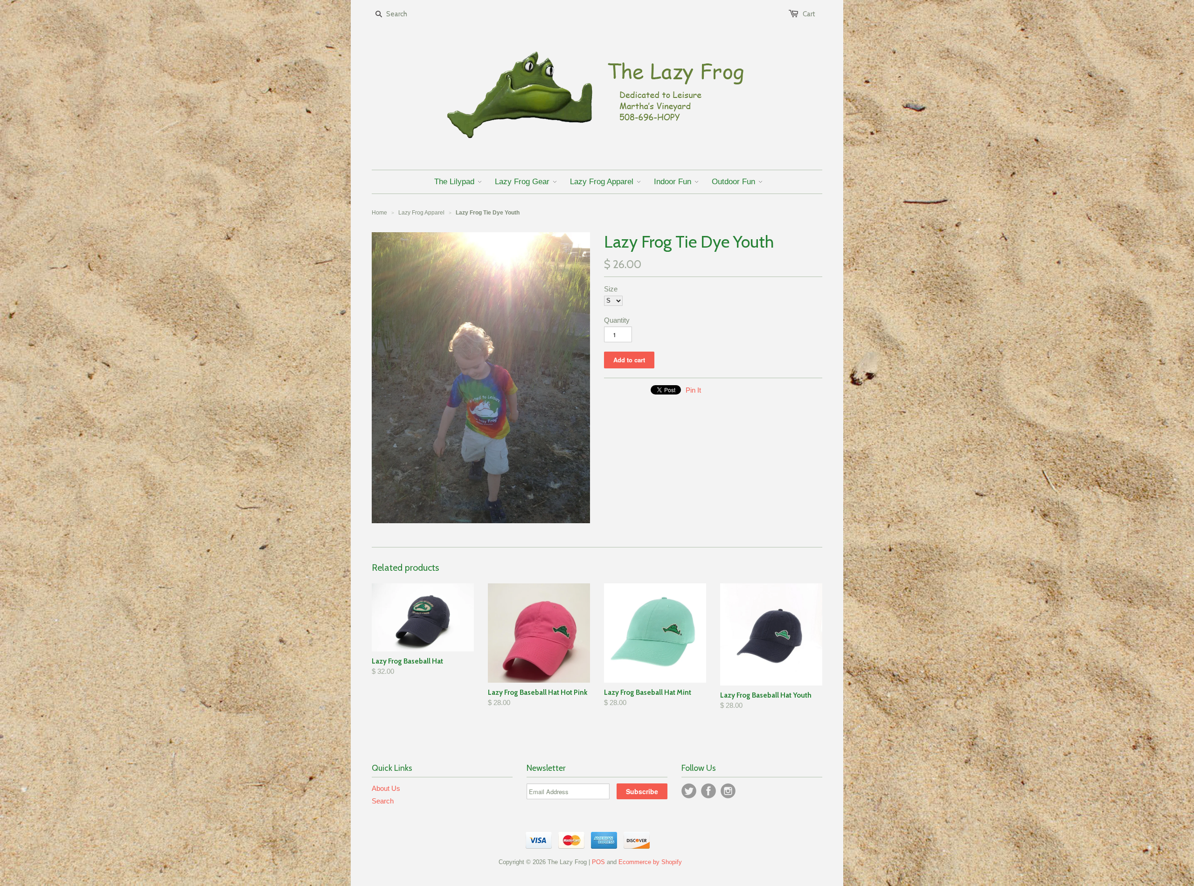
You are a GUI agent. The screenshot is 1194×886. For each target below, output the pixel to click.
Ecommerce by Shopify (650, 861)
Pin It (693, 390)
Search (383, 801)
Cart (809, 14)
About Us (386, 788)
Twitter (688, 790)
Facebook (708, 790)
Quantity (617, 320)
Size (611, 289)
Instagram (728, 790)
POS (598, 861)
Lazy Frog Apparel (421, 212)
